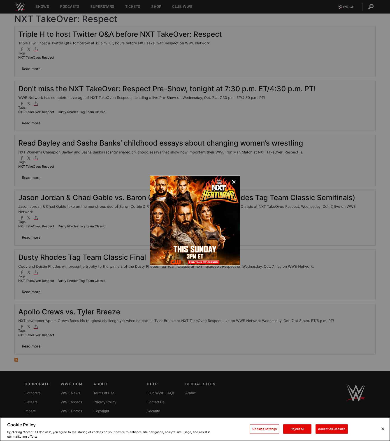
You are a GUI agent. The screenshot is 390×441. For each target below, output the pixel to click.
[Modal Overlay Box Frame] (195, 221)
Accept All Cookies (331, 429)
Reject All (297, 429)
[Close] (383, 429)
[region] (195, 429)
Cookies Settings (264, 429)
